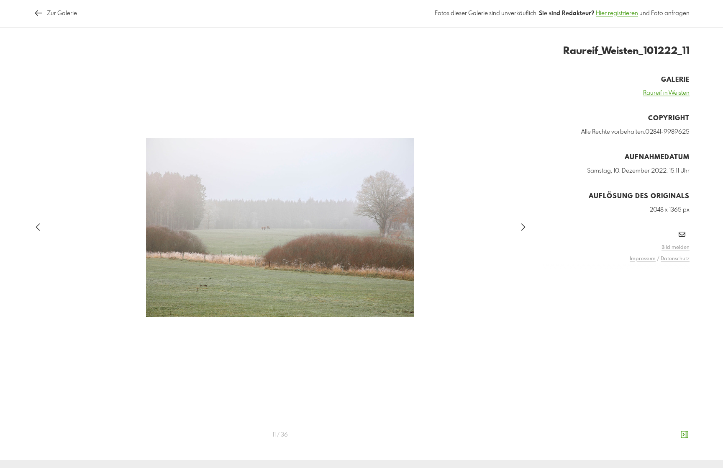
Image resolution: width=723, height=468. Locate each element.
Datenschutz (675, 258)
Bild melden (675, 247)
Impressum (643, 258)
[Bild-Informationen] (684, 435)
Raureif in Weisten (666, 93)
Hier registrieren (617, 13)
